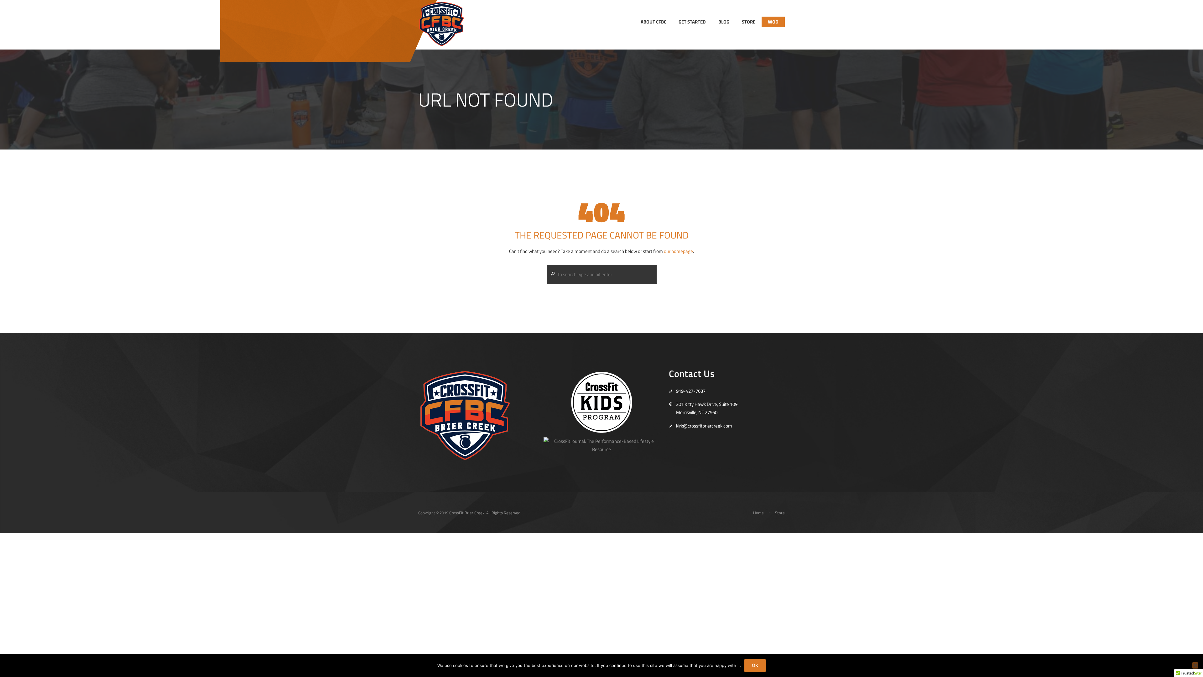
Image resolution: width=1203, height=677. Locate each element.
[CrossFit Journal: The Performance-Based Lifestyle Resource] (601, 441)
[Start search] (552, 273)
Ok (755, 665)
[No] (1195, 665)
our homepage (678, 251)
